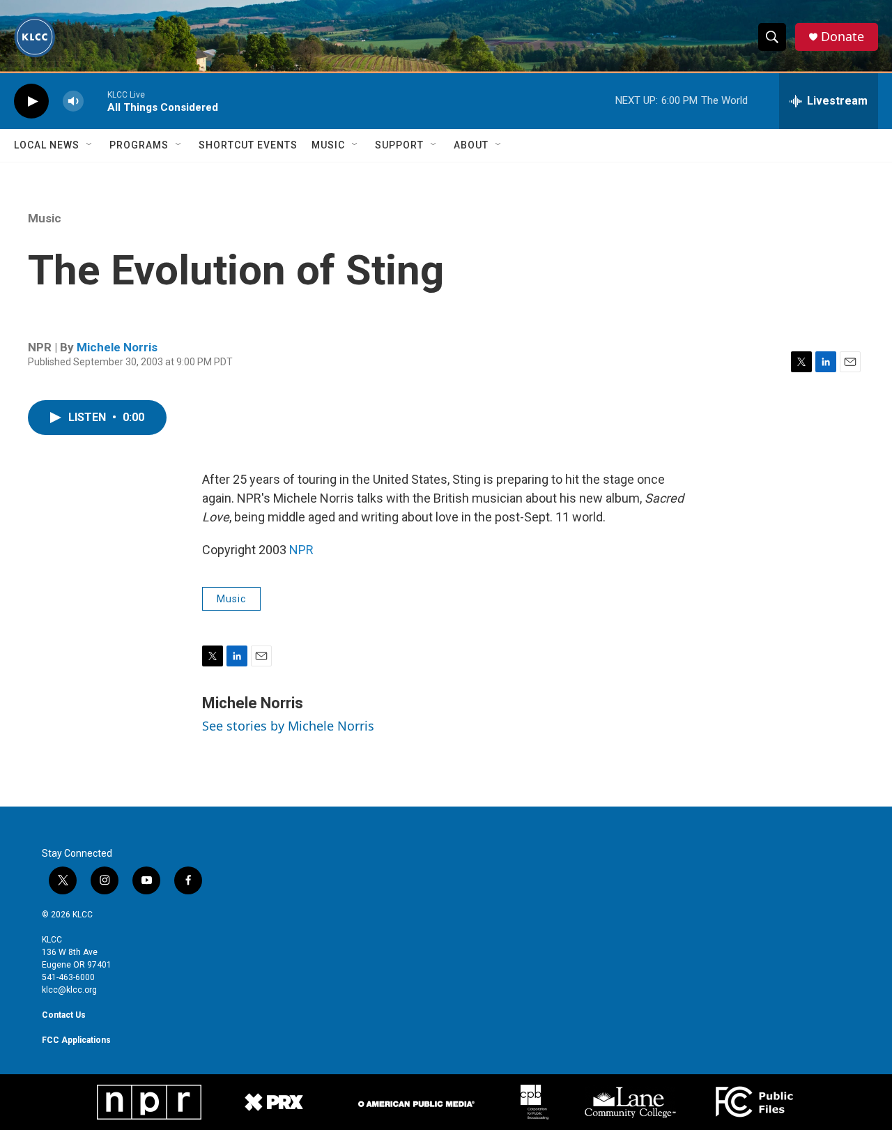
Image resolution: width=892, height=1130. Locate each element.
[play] (31, 101)
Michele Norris (117, 347)
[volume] (73, 101)
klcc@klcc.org (69, 990)
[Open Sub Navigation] (89, 145)
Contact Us (64, 1015)
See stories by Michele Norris (288, 725)
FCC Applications (76, 1040)
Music (328, 145)
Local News (46, 145)
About (471, 145)
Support (399, 145)
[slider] (95, 100)
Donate (842, 36)
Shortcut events (248, 145)
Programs (139, 145)
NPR (301, 549)
